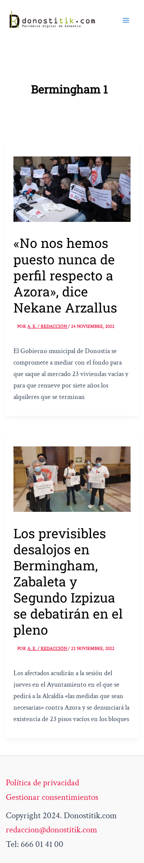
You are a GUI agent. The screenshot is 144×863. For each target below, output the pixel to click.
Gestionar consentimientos (52, 797)
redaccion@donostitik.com (51, 829)
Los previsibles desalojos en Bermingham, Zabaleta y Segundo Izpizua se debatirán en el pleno (68, 581)
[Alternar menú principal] (126, 20)
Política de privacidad (42, 782)
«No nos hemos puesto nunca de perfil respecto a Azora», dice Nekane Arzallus (65, 275)
